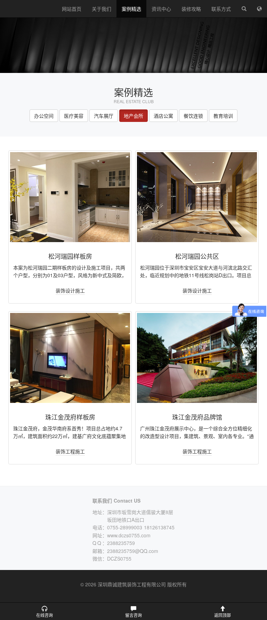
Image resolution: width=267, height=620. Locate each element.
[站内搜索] (244, 8)
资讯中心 (161, 8)
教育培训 (223, 115)
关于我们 (101, 8)
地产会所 (133, 115)
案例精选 (131, 8)
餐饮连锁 (193, 115)
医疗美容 (73, 115)
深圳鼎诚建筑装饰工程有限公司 (28, 8)
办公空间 (44, 115)
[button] (44, 611)
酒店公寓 (163, 115)
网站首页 (71, 8)
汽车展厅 (103, 115)
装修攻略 (191, 8)
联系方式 (221, 8)
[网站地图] (259, 8)
